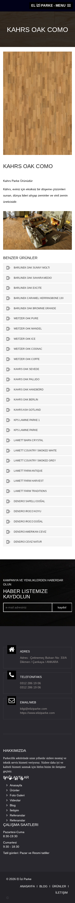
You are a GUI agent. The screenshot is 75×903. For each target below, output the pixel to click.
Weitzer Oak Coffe (27, 359)
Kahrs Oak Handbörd (29, 389)
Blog (13, 805)
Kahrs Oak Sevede (26, 369)
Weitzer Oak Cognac (28, 348)
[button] (51, 5)
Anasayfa (16, 785)
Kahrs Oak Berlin (26, 399)
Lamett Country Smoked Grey (35, 460)
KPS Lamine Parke (26, 430)
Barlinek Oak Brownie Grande (35, 308)
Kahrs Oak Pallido (26, 379)
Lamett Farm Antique (28, 470)
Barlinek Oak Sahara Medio (33, 277)
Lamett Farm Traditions (30, 491)
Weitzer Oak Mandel (28, 328)
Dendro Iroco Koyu (27, 511)
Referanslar (17, 815)
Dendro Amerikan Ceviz (30, 531)
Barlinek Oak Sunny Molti (32, 267)
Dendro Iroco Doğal (28, 521)
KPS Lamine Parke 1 (27, 420)
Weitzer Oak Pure (26, 318)
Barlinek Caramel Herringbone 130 (39, 298)
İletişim (14, 810)
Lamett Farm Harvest (29, 480)
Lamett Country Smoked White (35, 450)
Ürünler (15, 790)
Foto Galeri (17, 795)
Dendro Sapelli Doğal (29, 501)
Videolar (15, 800)
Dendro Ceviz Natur (28, 541)
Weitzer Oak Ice (24, 338)
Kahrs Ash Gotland (27, 409)
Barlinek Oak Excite (28, 287)
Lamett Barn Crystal (28, 440)
